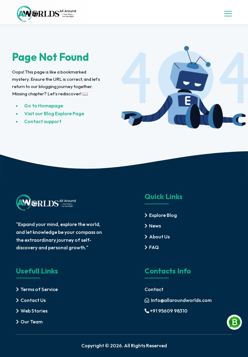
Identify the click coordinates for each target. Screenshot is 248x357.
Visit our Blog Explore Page (54, 113)
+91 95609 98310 (169, 311)
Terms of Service (39, 289)
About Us (159, 237)
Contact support (42, 121)
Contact (154, 289)
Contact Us (33, 300)
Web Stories (34, 311)
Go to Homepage (43, 106)
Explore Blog (163, 215)
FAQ (154, 247)
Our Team (32, 322)
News (155, 226)
